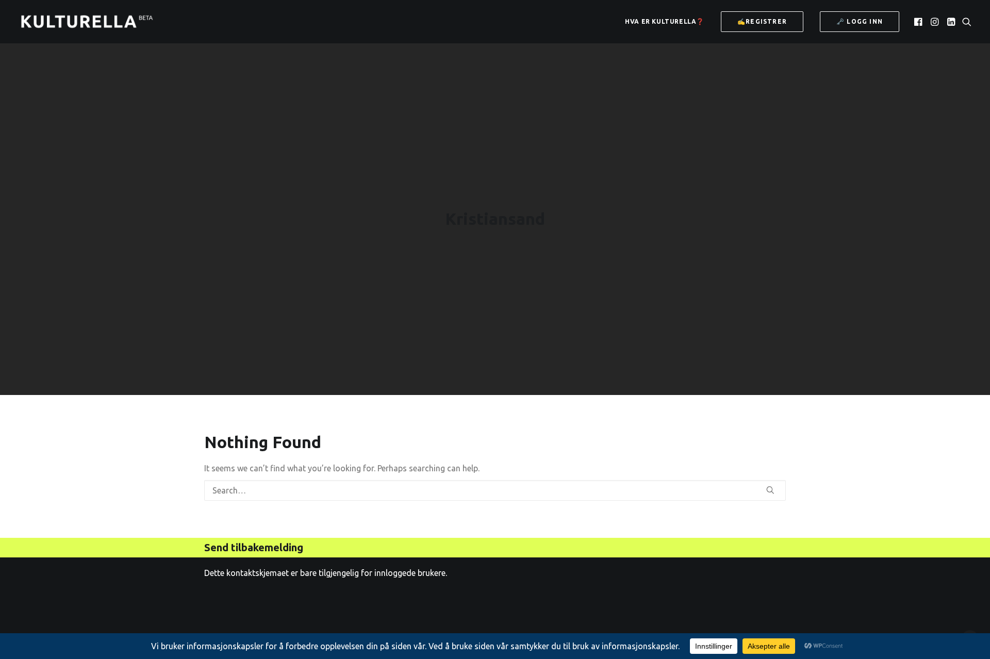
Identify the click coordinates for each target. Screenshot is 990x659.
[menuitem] (665, 21)
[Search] (495, 490)
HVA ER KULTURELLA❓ (664, 21)
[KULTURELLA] (87, 21)
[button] (919, 21)
